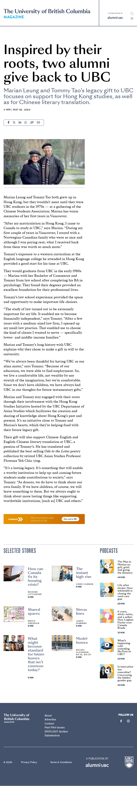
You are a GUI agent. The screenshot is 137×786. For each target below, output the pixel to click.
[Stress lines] (62, 614)
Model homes (82, 640)
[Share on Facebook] (8, 123)
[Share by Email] (38, 123)
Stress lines (81, 611)
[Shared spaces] (14, 614)
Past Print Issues (55, 727)
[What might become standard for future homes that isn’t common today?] (14, 643)
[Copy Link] (32, 123)
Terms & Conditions (61, 762)
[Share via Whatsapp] (25, 123)
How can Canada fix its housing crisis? (35, 576)
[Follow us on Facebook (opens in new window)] (121, 721)
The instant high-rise (84, 572)
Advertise (50, 719)
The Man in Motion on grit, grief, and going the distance (125, 567)
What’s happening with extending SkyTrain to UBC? (124, 647)
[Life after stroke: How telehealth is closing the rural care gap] (107, 590)
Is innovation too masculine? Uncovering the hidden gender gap (125, 673)
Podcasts (109, 551)
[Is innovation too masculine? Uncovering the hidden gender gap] (107, 671)
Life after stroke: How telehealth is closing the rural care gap (125, 592)
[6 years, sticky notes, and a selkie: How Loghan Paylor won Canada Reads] (107, 616)
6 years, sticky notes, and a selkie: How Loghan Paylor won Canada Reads (125, 620)
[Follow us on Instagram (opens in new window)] (128, 721)
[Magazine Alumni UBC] (47, 14)
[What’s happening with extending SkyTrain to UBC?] (107, 645)
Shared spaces (34, 611)
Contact (49, 723)
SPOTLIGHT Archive (56, 731)
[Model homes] (62, 643)
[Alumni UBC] (115, 16)
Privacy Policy (29, 762)
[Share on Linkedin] (20, 123)
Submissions (52, 735)
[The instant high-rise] (62, 573)
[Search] (131, 13)
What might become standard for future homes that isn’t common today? (36, 654)
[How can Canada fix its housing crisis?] (14, 573)
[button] (131, 18)
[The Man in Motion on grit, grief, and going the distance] (107, 566)
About (48, 715)
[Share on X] (14, 123)
